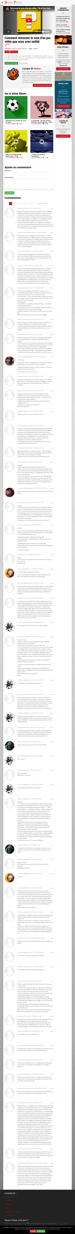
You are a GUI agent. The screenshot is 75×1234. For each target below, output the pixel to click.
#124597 (51, 727)
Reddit (7, 51)
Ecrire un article (62, 69)
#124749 (51, 251)
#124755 (51, 208)
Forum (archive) (10, 1215)
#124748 (51, 265)
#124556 (51, 1016)
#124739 (51, 390)
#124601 (51, 680)
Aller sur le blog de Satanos (42, 85)
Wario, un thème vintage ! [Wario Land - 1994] (14, 155)
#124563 (51, 952)
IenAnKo (26, 622)
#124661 (51, 525)
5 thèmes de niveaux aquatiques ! (38, 155)
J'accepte (33, 1231)
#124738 (51, 411)
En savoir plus (41, 1231)
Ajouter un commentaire (11, 63)
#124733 (51, 448)
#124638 (51, 554)
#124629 (51, 583)
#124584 (51, 888)
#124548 (51, 1088)
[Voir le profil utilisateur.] (13, 74)
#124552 (51, 1059)
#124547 (51, 1102)
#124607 (51, 622)
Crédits (8, 1208)
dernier (46, 203)
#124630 (51, 569)
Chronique (7, 44)
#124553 (51, 1045)
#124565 (51, 938)
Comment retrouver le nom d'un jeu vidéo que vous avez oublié (63, 18)
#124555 (51, 1031)
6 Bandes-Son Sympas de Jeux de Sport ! (16, 121)
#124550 (51, 1074)
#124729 (51, 462)
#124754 (51, 232)
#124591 (51, 756)
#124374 (51, 1163)
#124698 (51, 488)
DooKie (26, 569)
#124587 (51, 845)
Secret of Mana (61, 1223)
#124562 (51, 966)
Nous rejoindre (10, 1197)
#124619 (51, 598)
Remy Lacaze (27, 488)
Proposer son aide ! (63, 106)
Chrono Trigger (9, 1225)
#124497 (51, 1148)
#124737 (51, 425)
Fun (5, 45)
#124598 (51, 713)
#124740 (51, 376)
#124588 (51, 799)
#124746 (51, 319)
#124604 (51, 636)
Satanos (8, 48)
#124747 (51, 288)
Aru (25, 741)
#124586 (51, 859)
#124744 (51, 334)
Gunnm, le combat (61, 25)
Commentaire (9, 177)
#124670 (51, 502)
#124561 (51, 981)
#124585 (51, 873)
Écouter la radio (63, 136)
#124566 (51, 912)
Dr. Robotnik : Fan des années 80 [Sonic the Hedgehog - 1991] (41, 121)
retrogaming (14, 51)
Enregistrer (10, 193)
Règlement (9, 1204)
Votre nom (8, 170)
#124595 (51, 741)
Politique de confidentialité (13, 1211)
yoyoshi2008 (27, 357)
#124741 (51, 357)
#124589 (51, 784)
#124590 (51, 770)
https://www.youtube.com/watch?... (27, 372)
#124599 (51, 694)
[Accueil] (13, 2)
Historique (9, 1200)
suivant (39, 203)
